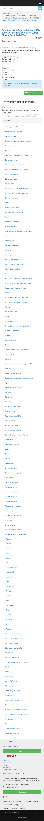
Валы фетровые (11, 179)
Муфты (7, 335)
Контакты (6, 767)
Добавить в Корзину (34, 93)
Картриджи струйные (13, 269)
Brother (8, 543)
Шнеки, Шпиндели (12, 657)
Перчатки (8, 368)
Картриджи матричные (13, 259)
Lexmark (8, 577)
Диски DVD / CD (11, 681)
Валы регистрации (12, 174)
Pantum (8, 591)
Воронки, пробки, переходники (16, 193)
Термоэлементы (11, 487)
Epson (8, 558)
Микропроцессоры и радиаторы (17, 714)
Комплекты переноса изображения (18, 283)
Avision (8, 539)
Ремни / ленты (10, 420)
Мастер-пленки (10, 321)
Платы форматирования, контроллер (19, 378)
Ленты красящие (11, 311)
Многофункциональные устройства (18, 326)
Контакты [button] (23, 792)
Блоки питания (10, 136)
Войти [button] (23, 751)
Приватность (7, 763)
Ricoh (7, 596)
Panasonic (9, 586)
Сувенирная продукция (13, 473)
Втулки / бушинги (11, 198)
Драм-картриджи (11, 226)
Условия (6, 765)
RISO (7, 600)
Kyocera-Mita (10, 572)
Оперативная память (13, 728)
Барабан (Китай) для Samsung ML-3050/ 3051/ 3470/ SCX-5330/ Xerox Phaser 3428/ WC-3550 (24, 115)
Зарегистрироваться (10, 746)
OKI (7, 581)
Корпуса (8, 292)
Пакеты (8, 359)
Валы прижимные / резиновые (16, 169)
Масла (7, 316)
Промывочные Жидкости (14, 387)
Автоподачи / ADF (11, 127)
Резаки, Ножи (10, 411)
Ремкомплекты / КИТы (13, 416)
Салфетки (9, 439)
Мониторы (9, 719)
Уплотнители (10, 525)
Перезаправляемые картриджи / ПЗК (18, 364)
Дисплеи (8, 217)
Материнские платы (12, 705)
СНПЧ (7, 458)
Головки (8, 202)
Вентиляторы (10, 183)
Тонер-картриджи (11, 492)
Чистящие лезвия (11, 643)
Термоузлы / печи (11, 482)
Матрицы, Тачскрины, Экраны (16, 709)
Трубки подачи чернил (13, 515)
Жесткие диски (10, 686)
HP (6, 562)
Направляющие (11, 340)
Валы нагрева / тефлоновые (15, 165)
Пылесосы (9, 402)
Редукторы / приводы (13, 406)
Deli (7, 553)
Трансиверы (9, 511)
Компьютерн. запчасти (13, 700)
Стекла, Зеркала (11, 468)
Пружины (8, 397)
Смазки (8, 454)
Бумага (7, 150)
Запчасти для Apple (12, 690)
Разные (8, 629)
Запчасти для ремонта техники (16, 662)
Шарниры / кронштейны (14, 648)
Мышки (7, 724)
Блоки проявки (10, 146)
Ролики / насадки (11, 425)
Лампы (7, 307)
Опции (7, 345)
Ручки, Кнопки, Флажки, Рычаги (16, 435)
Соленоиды (9, 463)
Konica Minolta (11, 567)
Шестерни (9, 652)
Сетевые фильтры (12, 444)
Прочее (8, 392)
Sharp (7, 610)
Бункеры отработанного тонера (17, 155)
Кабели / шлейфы (11, 245)
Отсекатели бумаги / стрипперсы (17, 349)
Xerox (7, 624)
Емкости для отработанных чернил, (18, 231)
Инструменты (10, 240)
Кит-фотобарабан (11, 274)
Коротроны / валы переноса (15, 288)
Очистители (9, 354)
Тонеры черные (11, 501)
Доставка (6, 760)
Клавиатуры (9, 695)
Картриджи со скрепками (14, 264)
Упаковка (8, 520)
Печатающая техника (13, 373)
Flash (7, 667)
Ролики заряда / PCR (13, 430)
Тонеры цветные (11, 496)
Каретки (8, 250)
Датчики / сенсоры (12, 207)
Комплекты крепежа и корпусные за (18, 278)
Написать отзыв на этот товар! (14, 108)
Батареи (8, 671)
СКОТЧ (7, 449)
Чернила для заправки (13, 634)
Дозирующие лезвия (12, 221)
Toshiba (8, 619)
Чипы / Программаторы (14, 638)
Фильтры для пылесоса (13, 529)
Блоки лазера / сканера (14, 131)
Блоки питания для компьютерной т (18, 141)
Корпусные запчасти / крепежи (16, 297)
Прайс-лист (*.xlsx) (10, 769)
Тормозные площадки (13, 506)
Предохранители (11, 383)
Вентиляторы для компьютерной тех (18, 188)
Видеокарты (9, 676)
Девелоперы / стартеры (14, 212)
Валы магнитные (11, 160)
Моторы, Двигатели (12, 330)
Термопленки (10, 477)
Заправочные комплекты (14, 236)
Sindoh (8, 615)
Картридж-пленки (11, 255)
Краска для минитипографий (16, 302)
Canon (8, 548)
